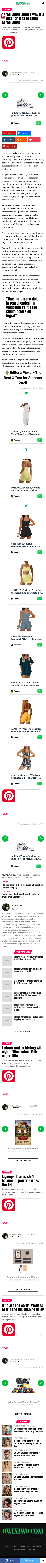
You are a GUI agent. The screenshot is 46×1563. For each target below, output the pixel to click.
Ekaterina (15, 74)
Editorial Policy (19, 1549)
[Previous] (5, 95)
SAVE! (5, 61)
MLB (5, 877)
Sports (30, 877)
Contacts (31, 1549)
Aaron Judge (23, 875)
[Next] (41, 95)
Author (14, 1546)
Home (7, 1546)
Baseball (35, 875)
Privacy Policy (25, 1546)
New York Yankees (16, 877)
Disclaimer (37, 1546)
